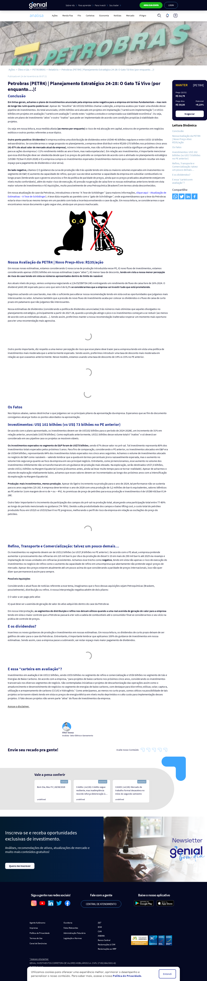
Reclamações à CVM (106, 944)
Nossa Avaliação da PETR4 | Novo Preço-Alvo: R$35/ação (186, 139)
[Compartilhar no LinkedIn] (188, 196)
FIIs (79, 15)
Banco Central (104, 940)
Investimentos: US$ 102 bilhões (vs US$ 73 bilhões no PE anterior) (186, 155)
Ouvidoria (68, 922)
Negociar (190, 113)
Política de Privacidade (39, 933)
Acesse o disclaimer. (18, 706)
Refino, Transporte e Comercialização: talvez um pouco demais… (185, 166)
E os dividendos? (181, 174)
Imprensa (34, 928)
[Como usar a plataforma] (175, 15)
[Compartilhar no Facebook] (194, 196)
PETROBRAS (39, 69)
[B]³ (99, 922)
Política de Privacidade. (127, 976)
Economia (104, 15)
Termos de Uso (36, 938)
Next (154, 791)
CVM (100, 931)
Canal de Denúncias (38, 943)
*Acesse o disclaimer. (39, 959)
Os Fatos (176, 147)
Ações (55, 15)
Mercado (130, 15)
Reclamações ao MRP (107, 949)
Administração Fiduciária (75, 933)
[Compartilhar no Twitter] (182, 196)
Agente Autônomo (37, 922)
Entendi (167, 974)
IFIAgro (142, 15)
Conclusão (178, 131)
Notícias (117, 15)
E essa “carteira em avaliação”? (182, 181)
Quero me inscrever (20, 866)
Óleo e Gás (23, 69)
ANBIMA (101, 935)
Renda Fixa (67, 15)
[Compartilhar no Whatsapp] (175, 196)
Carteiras (90, 15)
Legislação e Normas (73, 938)
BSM (100, 927)
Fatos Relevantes (71, 928)
